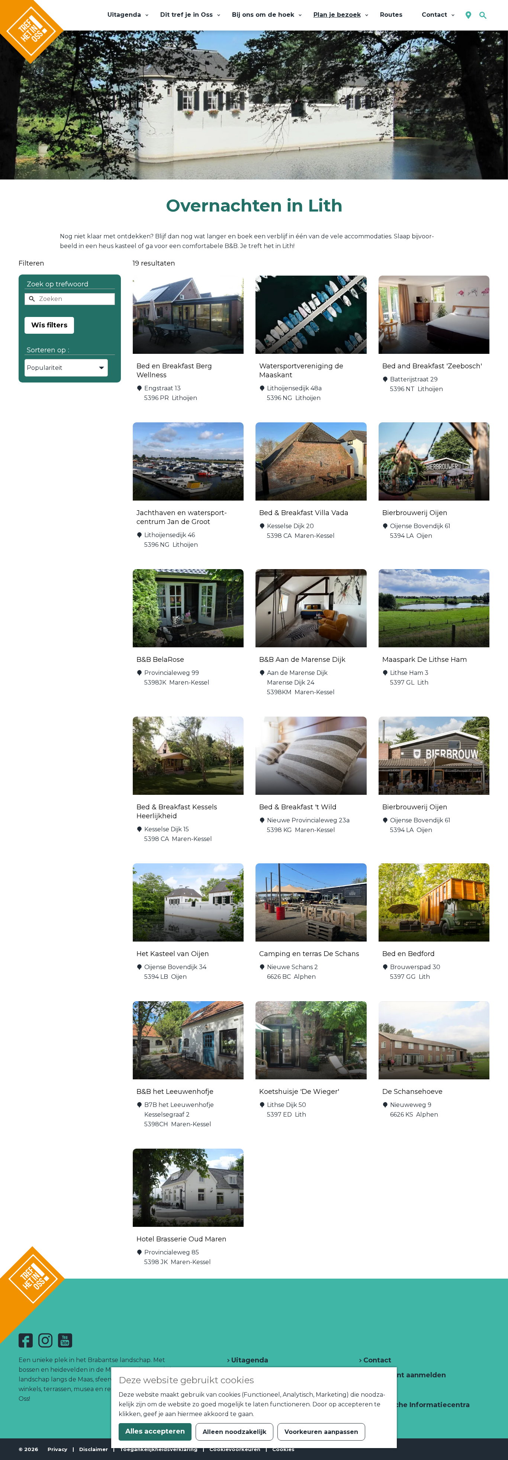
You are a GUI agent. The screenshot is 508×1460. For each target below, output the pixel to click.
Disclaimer (93, 1449)
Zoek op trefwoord (58, 284)
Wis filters (49, 325)
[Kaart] (468, 15)
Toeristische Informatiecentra (415, 1405)
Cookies (283, 1449)
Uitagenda (248, 1360)
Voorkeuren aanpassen (321, 1431)
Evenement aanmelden (403, 1375)
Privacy (57, 1449)
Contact (376, 1360)
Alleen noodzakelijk (234, 1431)
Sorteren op (48, 350)
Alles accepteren (155, 1431)
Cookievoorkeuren (234, 1449)
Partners (377, 1390)
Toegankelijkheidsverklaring (158, 1449)
